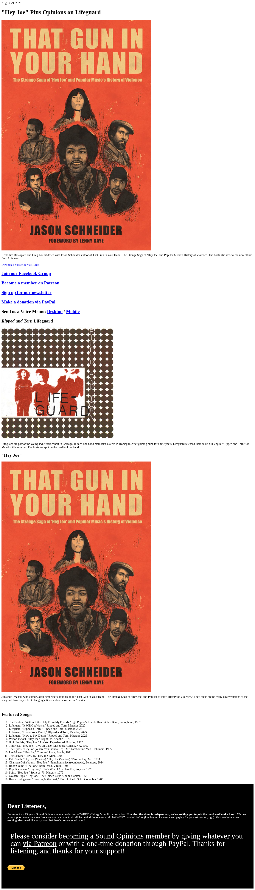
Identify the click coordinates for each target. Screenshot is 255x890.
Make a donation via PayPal (28, 302)
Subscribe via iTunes (27, 264)
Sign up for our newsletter (26, 292)
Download (7, 264)
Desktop (55, 311)
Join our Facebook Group (26, 273)
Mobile (73, 311)
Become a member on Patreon (30, 282)
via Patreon (40, 843)
